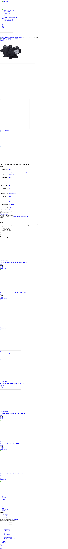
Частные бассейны (12, 193)
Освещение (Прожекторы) (8, 12)
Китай (10, 180)
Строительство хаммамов (7, 531)
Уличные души (6, 536)
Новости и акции (5, 505)
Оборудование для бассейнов (9, 10)
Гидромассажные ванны (7, 535)
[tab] (35, 219)
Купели (5, 15)
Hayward (1, 264)
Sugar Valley (2, 385)
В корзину (1, 212)
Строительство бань (7, 23)
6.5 (9, 188)
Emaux (22, 37)
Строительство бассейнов (8, 20)
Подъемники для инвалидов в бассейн (10, 17)
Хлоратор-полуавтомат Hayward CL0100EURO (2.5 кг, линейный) (14, 322)
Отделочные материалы (7, 539)
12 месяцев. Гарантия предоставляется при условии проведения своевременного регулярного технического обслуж (29, 182)
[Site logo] (6, 7)
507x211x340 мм (12, 174)
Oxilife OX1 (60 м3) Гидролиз (6, 353)
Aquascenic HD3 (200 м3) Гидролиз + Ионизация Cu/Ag (12, 383)
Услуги (3, 496)
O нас (3, 508)
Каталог (3, 495)
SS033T (10, 185)
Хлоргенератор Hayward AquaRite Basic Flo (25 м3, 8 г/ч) (12, 413)
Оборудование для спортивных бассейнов (11, 13)
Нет (10, 196)
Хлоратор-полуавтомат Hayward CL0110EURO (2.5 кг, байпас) (13, 292)
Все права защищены (15, 519)
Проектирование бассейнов (8, 19)
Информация (4, 497)
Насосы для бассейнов (17, 37)
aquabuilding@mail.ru (5, 515)
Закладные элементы (7, 11)
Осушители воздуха (7, 14)
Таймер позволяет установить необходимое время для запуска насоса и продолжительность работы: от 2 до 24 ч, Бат (29, 172)
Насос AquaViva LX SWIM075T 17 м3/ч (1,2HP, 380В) (9, 39)
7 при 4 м (11, 207)
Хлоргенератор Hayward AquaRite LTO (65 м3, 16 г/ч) (11, 473)
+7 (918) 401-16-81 (5, 514)
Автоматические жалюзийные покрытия (9, 538)
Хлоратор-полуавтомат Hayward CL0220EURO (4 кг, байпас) (13, 262)
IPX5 (10, 169)
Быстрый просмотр (3, 268)
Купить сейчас (6, 212)
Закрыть (1, 545)
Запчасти (5, 16)
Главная (1, 37)
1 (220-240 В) (11, 204)
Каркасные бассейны (7, 534)
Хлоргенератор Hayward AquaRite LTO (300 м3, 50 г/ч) (12, 443)
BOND (4, 521)
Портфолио (4, 506)
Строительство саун (7, 21)
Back (4, 527)
